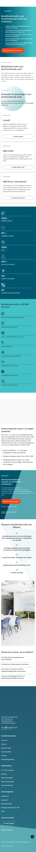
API (9, 435)
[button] (33, 3)
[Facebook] (8, 836)
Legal (2, 846)
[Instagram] (16, 836)
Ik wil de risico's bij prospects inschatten (15, 664)
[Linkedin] (3, 836)
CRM (18, 450)
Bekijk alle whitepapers (8, 512)
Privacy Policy (9, 846)
